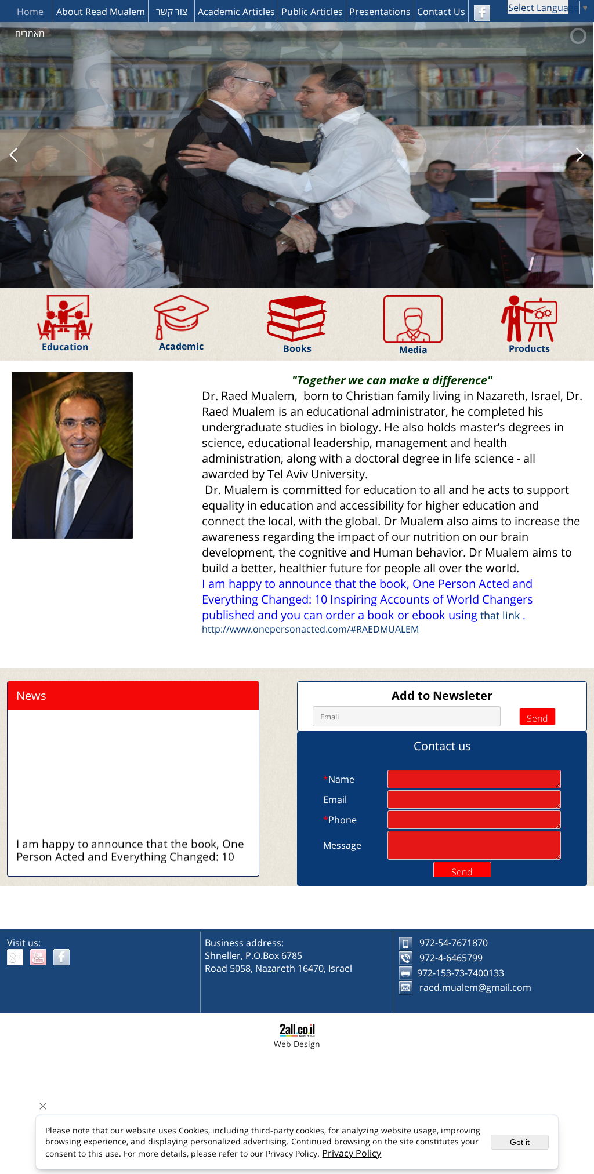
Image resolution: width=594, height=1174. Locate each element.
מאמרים (30, 33)
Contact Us (441, 11)
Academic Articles (236, 11)
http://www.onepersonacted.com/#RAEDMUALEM (310, 629)
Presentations (380, 11)
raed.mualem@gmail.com (475, 987)
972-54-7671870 (453, 942)
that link (500, 615)
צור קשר (171, 11)
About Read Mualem (100, 11)
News (31, 695)
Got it (520, 1142)
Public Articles (312, 11)
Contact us (442, 746)
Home (30, 11)
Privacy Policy (351, 1153)
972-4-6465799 (451, 957)
